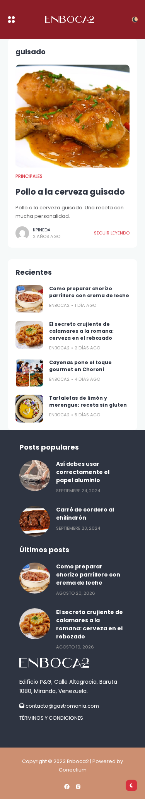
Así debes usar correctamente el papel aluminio (82, 472)
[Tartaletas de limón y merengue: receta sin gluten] (29, 409)
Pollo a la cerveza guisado (70, 191)
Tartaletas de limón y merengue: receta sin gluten (88, 401)
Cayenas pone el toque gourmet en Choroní (80, 366)
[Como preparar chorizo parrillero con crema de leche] (29, 299)
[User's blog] (72, 663)
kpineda (42, 230)
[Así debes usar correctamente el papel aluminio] (34, 475)
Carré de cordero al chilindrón (85, 514)
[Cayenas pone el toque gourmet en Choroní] (29, 373)
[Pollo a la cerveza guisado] (72, 116)
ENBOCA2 (59, 305)
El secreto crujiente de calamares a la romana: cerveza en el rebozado (81, 331)
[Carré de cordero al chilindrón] (34, 521)
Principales (29, 176)
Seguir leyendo (112, 233)
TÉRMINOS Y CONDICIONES (51, 718)
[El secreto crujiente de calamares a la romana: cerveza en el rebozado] (29, 335)
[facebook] (67, 786)
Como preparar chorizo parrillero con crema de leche (89, 292)
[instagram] (78, 786)
